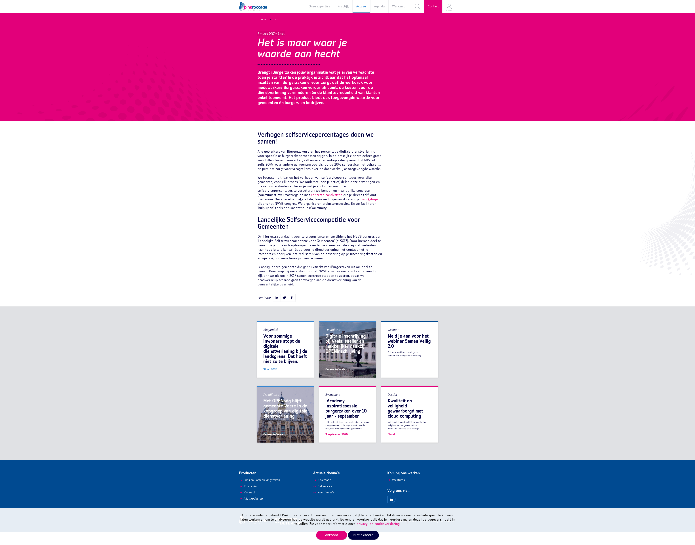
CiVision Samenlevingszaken (262, 480)
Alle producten (253, 498)
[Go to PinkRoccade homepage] (253, 6)
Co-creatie (324, 480)
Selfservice (325, 486)
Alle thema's (326, 492)
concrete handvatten (326, 195)
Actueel (265, 19)
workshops (370, 199)
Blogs (274, 19)
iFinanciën (250, 486)
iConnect (249, 492)
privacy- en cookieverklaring (378, 524)
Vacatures (398, 480)
